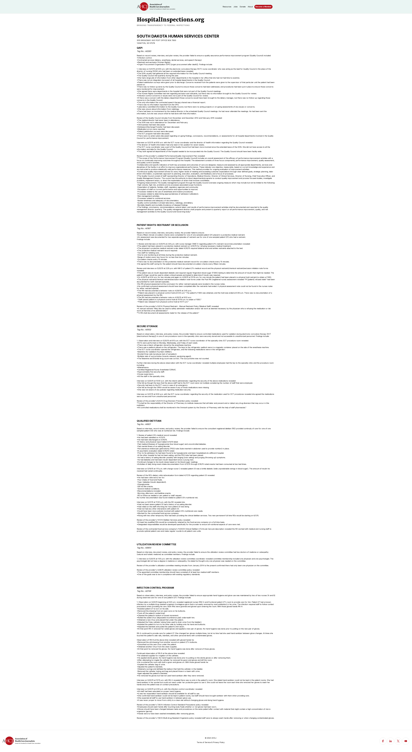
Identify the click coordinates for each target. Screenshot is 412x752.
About (250, 7)
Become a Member (263, 7)
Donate (243, 7)
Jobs (235, 7)
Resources (227, 7)
